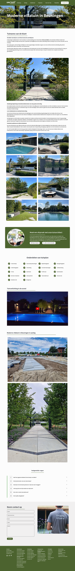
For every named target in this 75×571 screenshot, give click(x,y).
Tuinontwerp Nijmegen (21, 553)
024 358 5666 (8, 550)
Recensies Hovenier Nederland (61, 553)
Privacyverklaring (61, 555)
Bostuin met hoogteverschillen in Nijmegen (41, 551)
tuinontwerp (59, 239)
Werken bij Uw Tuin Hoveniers (61, 551)
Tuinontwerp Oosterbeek (21, 561)
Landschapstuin (51, 557)
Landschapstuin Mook (42, 556)
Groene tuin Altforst (41, 557)
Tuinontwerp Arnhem (21, 550)
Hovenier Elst (29, 559)
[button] (38, 477)
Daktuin (49, 559)
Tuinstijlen (50, 549)
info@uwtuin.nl (9, 553)
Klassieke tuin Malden (42, 555)
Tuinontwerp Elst (20, 559)
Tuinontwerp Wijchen (20, 558)
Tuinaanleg (29, 549)
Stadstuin (49, 554)
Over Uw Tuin (60, 549)
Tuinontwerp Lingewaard (21, 562)
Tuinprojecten (40, 549)
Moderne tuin (50, 551)
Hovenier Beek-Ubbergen (32, 554)
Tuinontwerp (19, 549)
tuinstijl (51, 237)
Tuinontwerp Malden (20, 551)
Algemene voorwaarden (62, 556)
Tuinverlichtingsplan (20, 567)
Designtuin (50, 553)
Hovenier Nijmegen (30, 553)
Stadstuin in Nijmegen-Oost (42, 561)
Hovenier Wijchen (30, 557)
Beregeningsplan (20, 565)
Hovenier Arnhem (30, 550)
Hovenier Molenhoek (31, 556)
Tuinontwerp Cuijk (20, 554)
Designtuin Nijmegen (41, 553)
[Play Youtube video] (37, 309)
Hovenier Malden (30, 551)
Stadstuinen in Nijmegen (42, 559)
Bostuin (49, 556)
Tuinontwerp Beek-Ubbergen (20, 557)
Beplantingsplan (20, 564)
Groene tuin (50, 550)
